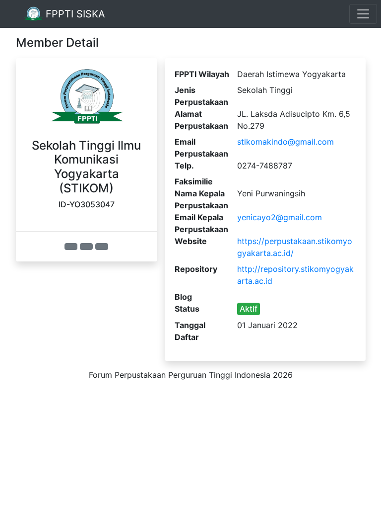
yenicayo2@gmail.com (279, 217)
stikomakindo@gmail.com (285, 142)
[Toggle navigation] (363, 14)
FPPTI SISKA (74, 14)
